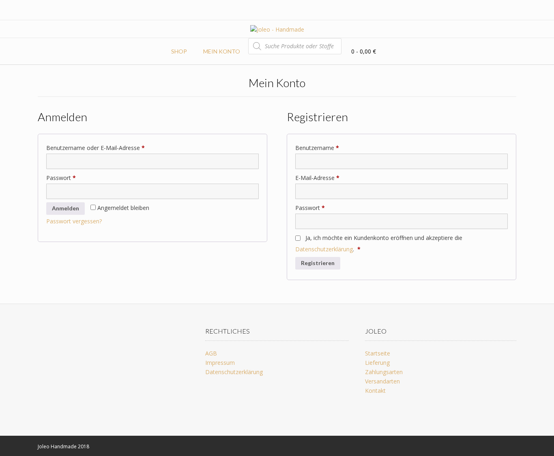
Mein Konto (221, 51)
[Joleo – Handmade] (277, 29)
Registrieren (318, 262)
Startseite (377, 353)
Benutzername (332, 147)
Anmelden (65, 208)
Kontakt (375, 390)
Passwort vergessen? (74, 221)
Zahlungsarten (384, 372)
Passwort (75, 177)
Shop (179, 51)
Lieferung (377, 362)
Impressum (220, 362)
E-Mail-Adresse (332, 177)
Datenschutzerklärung (324, 249)
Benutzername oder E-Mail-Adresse (110, 147)
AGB (211, 353)
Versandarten (382, 381)
